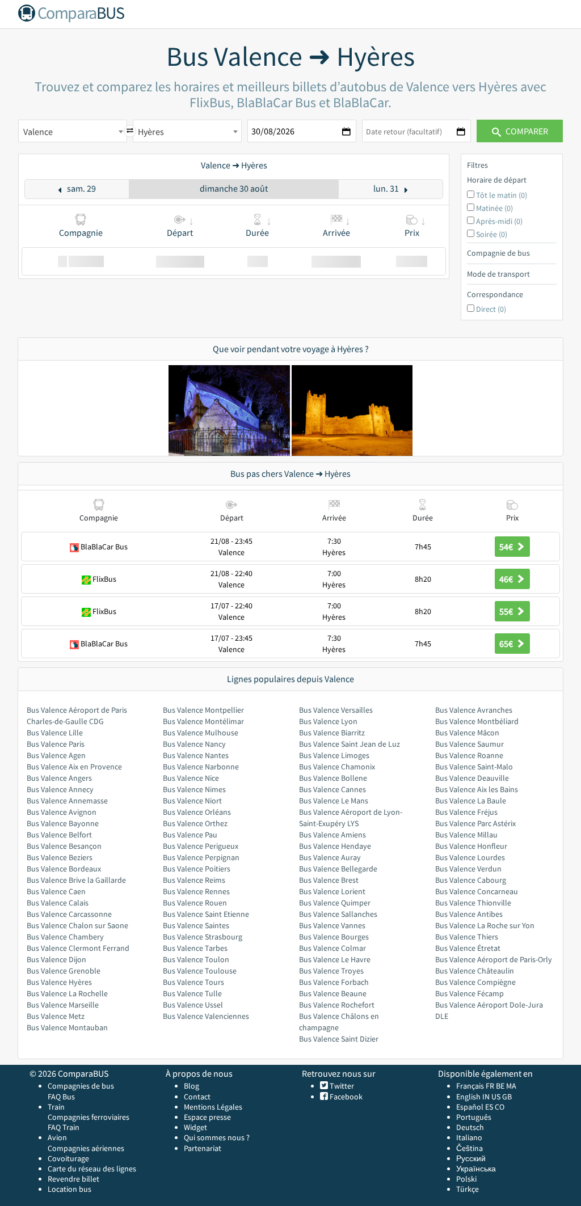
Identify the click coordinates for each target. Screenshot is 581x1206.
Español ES (475, 1107)
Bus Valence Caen (56, 891)
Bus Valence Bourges (334, 937)
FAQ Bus (61, 1096)
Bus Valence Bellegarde (338, 869)
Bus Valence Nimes (194, 789)
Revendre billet (73, 1179)
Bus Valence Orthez (195, 823)
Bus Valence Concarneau (476, 891)
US (495, 1096)
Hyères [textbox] (151, 131)
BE (500, 1086)
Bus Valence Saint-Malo (474, 766)
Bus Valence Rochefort (336, 1005)
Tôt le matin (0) (501, 195)
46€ (507, 579)
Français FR (475, 1086)
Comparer (526, 131)
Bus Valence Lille (55, 732)
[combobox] (72, 131)
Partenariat (202, 1148)
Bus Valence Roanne (469, 755)
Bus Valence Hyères (59, 982)
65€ (507, 643)
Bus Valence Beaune (333, 993)
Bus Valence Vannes (332, 925)
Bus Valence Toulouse (200, 971)
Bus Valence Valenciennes (206, 1016)
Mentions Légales (213, 1107)
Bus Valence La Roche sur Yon (484, 925)
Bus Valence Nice (191, 778)
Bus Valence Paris (56, 744)
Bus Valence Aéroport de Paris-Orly (493, 959)
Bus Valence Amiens (332, 835)
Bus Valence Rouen (195, 903)
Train (56, 1107)
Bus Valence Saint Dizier (338, 1039)
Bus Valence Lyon (328, 721)
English (468, 1096)
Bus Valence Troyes (331, 971)
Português (473, 1117)
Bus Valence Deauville (472, 778)
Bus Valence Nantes (196, 755)
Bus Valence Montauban (67, 1027)
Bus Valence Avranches (473, 710)
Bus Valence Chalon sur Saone (77, 925)
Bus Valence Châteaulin (474, 971)
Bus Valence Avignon (61, 812)
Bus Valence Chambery (65, 937)
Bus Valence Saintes (196, 925)
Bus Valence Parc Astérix (475, 823)
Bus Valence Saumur (469, 744)
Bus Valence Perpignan (201, 857)
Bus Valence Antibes (469, 914)
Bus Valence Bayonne (63, 823)
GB (507, 1096)
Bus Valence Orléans (197, 812)
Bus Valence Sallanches (338, 914)
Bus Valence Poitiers (196, 869)
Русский (471, 1158)
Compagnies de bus (81, 1086)
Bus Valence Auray (330, 857)
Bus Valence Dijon (56, 959)
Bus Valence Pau (190, 835)
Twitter (341, 1086)
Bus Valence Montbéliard (477, 721)
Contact (197, 1096)
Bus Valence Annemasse (67, 800)
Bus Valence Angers (59, 778)
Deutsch (470, 1127)
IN (486, 1096)
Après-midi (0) (499, 221)
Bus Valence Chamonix (337, 766)
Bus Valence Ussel (193, 1005)
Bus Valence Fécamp (469, 993)
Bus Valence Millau (466, 835)
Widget (195, 1127)
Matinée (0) (494, 208)
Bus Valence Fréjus (466, 812)
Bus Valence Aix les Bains (476, 789)
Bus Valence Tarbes (195, 948)
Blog (191, 1086)
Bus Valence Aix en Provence (74, 766)
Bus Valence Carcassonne (69, 914)
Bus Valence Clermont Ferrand (78, 948)
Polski (466, 1179)
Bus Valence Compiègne (475, 982)
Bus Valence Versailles (336, 710)
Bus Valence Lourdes (470, 857)
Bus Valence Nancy (194, 744)
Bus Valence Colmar (332, 948)
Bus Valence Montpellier (203, 710)
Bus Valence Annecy (60, 789)
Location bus (69, 1189)
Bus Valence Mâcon (467, 732)
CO (499, 1107)
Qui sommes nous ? (217, 1137)
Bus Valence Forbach (334, 982)
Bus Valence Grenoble (63, 971)
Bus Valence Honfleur (471, 846)
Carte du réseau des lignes (92, 1168)
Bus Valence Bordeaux (64, 869)
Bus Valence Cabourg (470, 880)
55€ (507, 611)
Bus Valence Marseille (63, 1005)
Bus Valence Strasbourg (202, 937)
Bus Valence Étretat (467, 948)
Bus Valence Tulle (192, 993)
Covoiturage (68, 1158)
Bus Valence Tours (193, 982)
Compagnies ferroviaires (88, 1117)
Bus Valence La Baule (470, 800)
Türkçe (467, 1189)
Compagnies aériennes (86, 1148)
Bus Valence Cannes (332, 789)
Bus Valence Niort (192, 800)
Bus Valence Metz (56, 1016)
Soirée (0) (491, 234)
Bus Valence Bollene (333, 778)
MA (511, 1086)
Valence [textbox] (38, 131)
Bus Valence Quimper (335, 903)
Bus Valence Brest (329, 880)
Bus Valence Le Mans (333, 800)
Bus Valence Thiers (466, 937)
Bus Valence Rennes (196, 891)
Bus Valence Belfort (59, 835)
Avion (57, 1137)
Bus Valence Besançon (64, 846)
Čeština (469, 1148)
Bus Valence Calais (58, 903)
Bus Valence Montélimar (203, 721)
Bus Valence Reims (194, 880)
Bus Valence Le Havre (335, 959)
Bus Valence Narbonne (201, 766)
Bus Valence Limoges (334, 755)
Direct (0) (491, 309)
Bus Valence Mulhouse (200, 732)
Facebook (345, 1096)
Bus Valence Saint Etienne (206, 914)
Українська (476, 1168)
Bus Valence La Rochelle (67, 993)
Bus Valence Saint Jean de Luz (349, 744)
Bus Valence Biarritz (332, 732)
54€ (507, 546)
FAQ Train (63, 1127)
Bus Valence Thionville (473, 903)
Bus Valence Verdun (468, 869)
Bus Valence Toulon (196, 959)
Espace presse (207, 1117)
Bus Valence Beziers (59, 857)
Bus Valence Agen (56, 755)
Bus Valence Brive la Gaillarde (76, 880)
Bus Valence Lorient (332, 891)
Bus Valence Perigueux (200, 846)
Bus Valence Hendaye (335, 846)
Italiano (469, 1137)
